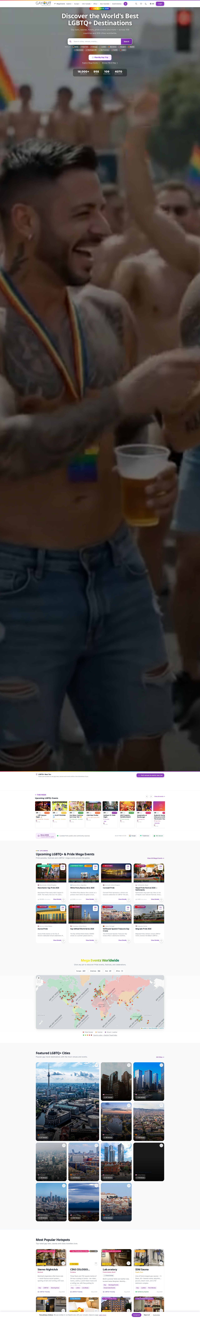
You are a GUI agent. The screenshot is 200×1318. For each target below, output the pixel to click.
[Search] (136, 4)
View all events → (159, 796)
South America (116, 4)
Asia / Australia (104, 4)
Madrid (131, 47)
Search (126, 41)
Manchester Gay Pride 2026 (48, 888)
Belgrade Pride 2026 (143, 929)
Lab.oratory (110, 1269)
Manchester (79, 50)
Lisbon (123, 50)
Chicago (94, 47)
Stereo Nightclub (48, 1269)
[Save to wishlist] (63, 899)
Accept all (136, 1315)
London (103, 47)
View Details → (58, 899)
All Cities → (160, 1057)
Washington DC (91, 50)
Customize (156, 1315)
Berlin (75, 47)
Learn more (102, 1315)
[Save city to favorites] (96, 1065)
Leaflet (144, 1028)
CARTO (161, 1028)
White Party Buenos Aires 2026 (82, 888)
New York (84, 47)
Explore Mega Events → (91, 63)
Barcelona (112, 47)
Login (160, 4)
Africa (95, 4)
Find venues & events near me (151, 775)
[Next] (151, 796)
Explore (68, 4)
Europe (76, 4)
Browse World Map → (110, 63)
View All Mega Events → (155, 858)
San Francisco (104, 50)
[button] (100, 995)
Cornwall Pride (108, 888)
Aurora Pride (43, 929)
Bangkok (122, 47)
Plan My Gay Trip (101, 57)
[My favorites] (141, 4)
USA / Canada (86, 4)
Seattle (114, 50)
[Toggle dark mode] (146, 4)
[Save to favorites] (63, 1263)
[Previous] (147, 796)
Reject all (147, 1315)
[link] (43, 819)
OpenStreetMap (153, 1028)
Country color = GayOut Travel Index (105, 1035)
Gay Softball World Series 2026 (82, 929)
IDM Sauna (142, 1269)
